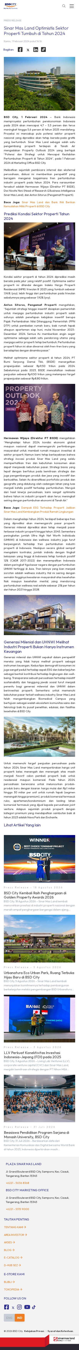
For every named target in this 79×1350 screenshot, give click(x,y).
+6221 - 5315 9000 (17, 1209)
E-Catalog (12, 1257)
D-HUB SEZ (11, 1265)
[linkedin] (36, 50)
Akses (8, 1242)
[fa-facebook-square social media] (6, 1307)
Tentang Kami (13, 1227)
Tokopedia (11, 1289)
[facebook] (20, 50)
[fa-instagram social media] (19, 1307)
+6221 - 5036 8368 (17, 1183)
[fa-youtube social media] (27, 1307)
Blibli (8, 1282)
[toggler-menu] (71, 6)
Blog (8, 1250)
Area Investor (14, 1235)
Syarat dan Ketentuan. (61, 1331)
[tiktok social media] (13, 1308)
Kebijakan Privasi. (34, 1331)
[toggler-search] (63, 6)
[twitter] (28, 50)
